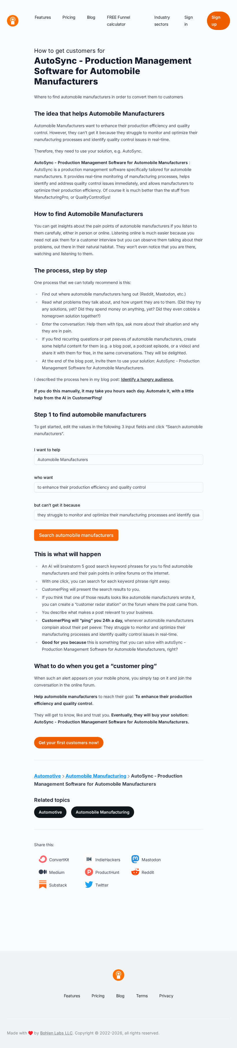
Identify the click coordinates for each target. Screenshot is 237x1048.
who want (43, 477)
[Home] (12, 21)
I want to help (47, 449)
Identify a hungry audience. (147, 379)
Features (43, 17)
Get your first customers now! (69, 742)
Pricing (68, 17)
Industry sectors (162, 21)
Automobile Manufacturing (102, 812)
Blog (91, 17)
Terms (142, 995)
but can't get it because (57, 505)
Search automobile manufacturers (76, 535)
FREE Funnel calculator (118, 21)
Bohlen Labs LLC (56, 1032)
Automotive (50, 812)
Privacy (166, 995)
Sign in (188, 21)
